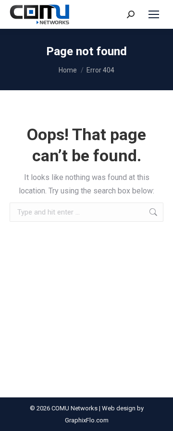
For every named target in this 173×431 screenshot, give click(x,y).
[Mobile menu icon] (153, 14)
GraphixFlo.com (87, 420)
